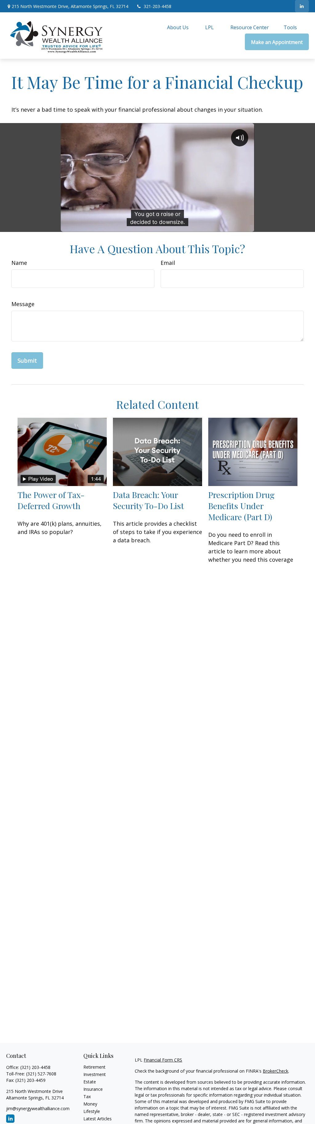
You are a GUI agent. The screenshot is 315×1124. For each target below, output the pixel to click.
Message (22, 304)
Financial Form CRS (163, 1060)
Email (168, 262)
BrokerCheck (275, 1071)
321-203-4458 (157, 6)
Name (19, 262)
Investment (94, 1074)
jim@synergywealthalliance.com (38, 1108)
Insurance (93, 1089)
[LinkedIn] (302, 6)
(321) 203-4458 (35, 1067)
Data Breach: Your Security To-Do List (148, 500)
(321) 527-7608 (41, 1074)
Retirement (94, 1067)
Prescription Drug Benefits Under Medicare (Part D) (241, 505)
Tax (87, 1096)
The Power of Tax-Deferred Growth (51, 500)
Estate (89, 1082)
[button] (177, 27)
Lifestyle (91, 1111)
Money (90, 1104)
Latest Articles (97, 1119)
